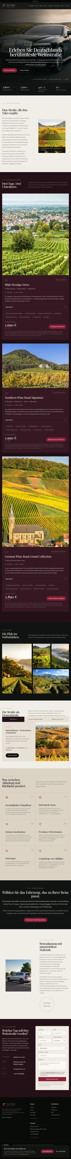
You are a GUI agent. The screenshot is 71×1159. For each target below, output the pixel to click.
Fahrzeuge (56, 5)
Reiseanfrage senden (52, 1079)
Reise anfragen (24, 70)
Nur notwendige (60, 1151)
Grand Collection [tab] (57, 719)
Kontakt (67, 5)
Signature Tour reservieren (56, 439)
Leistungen (50, 5)
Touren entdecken (9, 70)
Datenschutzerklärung (51, 1072)
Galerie (41, 5)
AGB (52, 1112)
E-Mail (54, 1029)
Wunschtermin (57, 1037)
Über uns (62, 5)
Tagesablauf (9, 307)
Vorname (40, 1029)
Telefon (40, 1037)
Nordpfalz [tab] (13, 719)
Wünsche (41, 1059)
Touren (36, 5)
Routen (45, 5)
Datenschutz (54, 1110)
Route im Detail (12, 755)
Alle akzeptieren (47, 1151)
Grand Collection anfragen (56, 598)
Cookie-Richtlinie (55, 1115)
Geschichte (31, 5)
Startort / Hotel (43, 1052)
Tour (39, 1044)
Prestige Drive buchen (57, 326)
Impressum (53, 1107)
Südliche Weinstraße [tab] (35, 719)
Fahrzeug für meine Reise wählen (35, 920)
